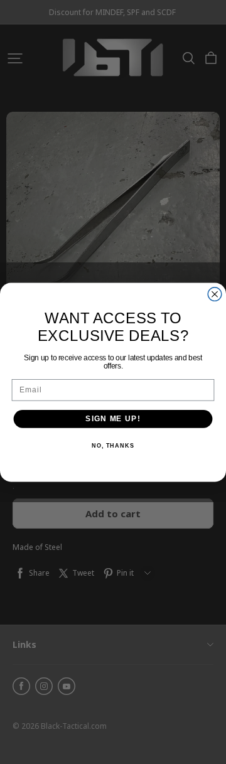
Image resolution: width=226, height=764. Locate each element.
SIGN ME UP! (112, 418)
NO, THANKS (113, 446)
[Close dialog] (215, 294)
